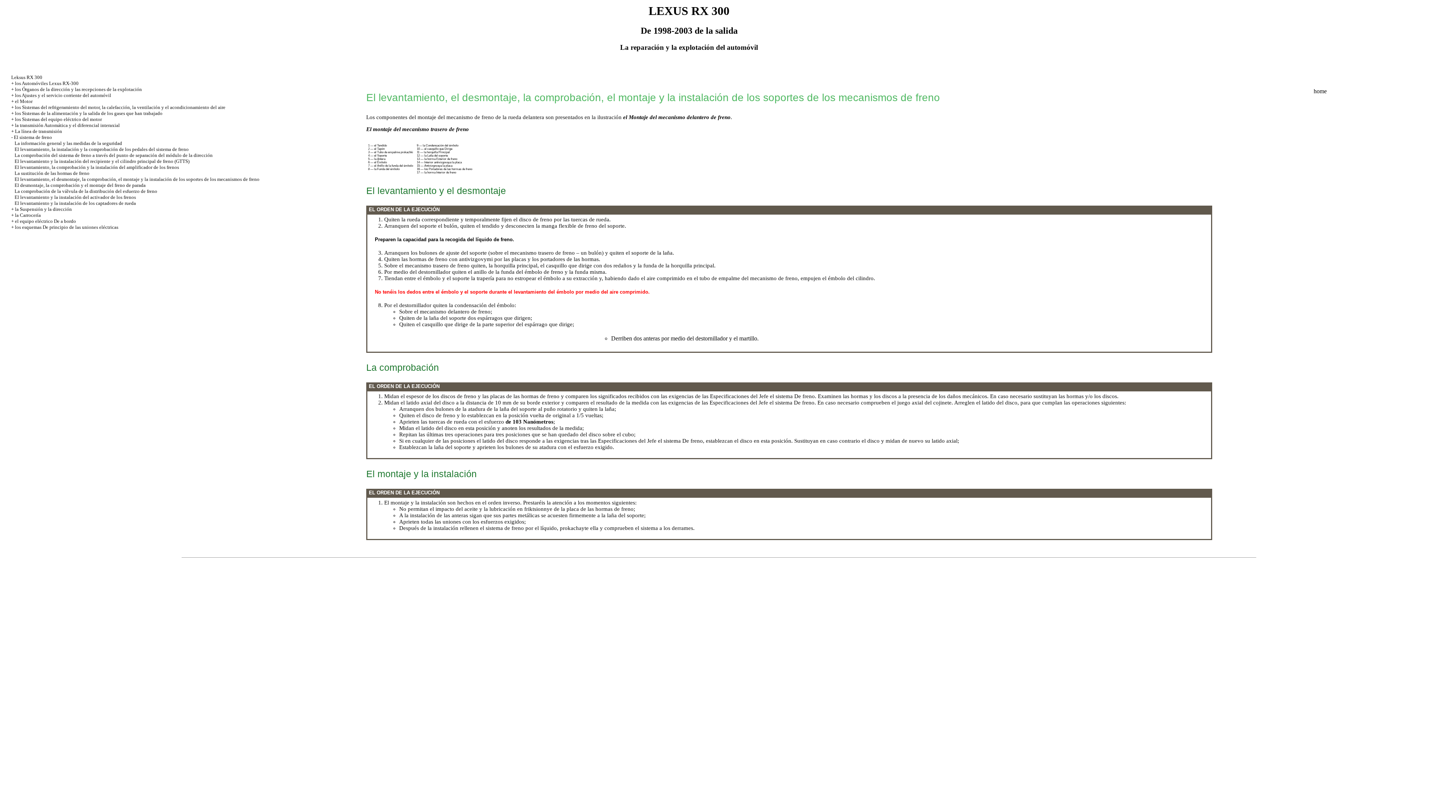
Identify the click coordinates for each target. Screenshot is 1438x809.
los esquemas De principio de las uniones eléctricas (66, 227)
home (1320, 91)
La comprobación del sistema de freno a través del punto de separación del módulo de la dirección (114, 155)
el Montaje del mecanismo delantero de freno (677, 117)
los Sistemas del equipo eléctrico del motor (58, 119)
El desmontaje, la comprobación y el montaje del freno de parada (80, 185)
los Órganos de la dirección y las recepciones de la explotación (78, 89)
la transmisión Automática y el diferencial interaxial (67, 125)
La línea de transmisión (38, 131)
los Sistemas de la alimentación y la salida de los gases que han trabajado (89, 113)
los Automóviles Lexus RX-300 (47, 83)
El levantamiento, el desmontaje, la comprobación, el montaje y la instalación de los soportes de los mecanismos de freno (137, 179)
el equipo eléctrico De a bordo (45, 221)
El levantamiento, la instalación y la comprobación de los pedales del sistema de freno (102, 149)
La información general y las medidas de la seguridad (68, 143)
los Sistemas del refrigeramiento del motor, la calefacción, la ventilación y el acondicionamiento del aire (120, 107)
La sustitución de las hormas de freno (52, 173)
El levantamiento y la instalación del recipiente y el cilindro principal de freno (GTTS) (102, 161)
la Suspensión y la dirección (43, 209)
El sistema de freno (33, 137)
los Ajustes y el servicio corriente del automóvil (63, 95)
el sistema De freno (792, 396)
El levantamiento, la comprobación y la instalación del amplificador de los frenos (97, 167)
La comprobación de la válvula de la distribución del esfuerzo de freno (86, 191)
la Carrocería (28, 215)
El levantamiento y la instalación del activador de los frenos (75, 197)
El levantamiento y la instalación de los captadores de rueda (75, 203)
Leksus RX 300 (26, 77)
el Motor (24, 101)
